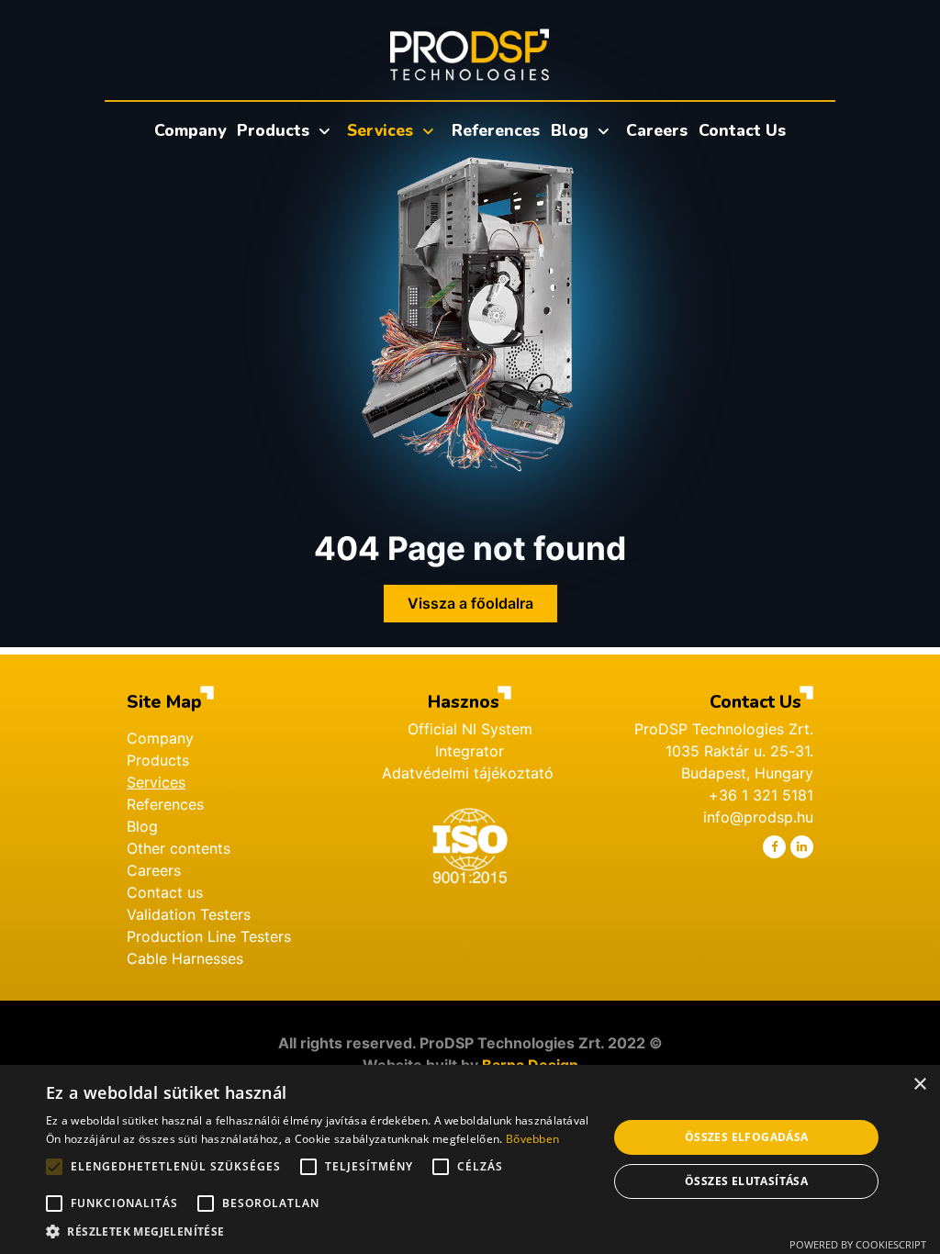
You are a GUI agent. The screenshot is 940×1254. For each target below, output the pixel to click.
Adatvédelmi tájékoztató (470, 773)
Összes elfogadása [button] (747, 1137)
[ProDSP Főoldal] (470, 55)
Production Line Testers (209, 936)
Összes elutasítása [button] (746, 1181)
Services (156, 782)
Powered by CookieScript (857, 1244)
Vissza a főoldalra (470, 603)
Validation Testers (189, 914)
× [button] (919, 1085)
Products (158, 760)
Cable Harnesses (185, 958)
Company (160, 738)
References (165, 804)
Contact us (165, 892)
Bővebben (532, 1139)
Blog (142, 826)
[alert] (470, 1159)
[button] (318, 1231)
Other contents (178, 848)
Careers (154, 870)
